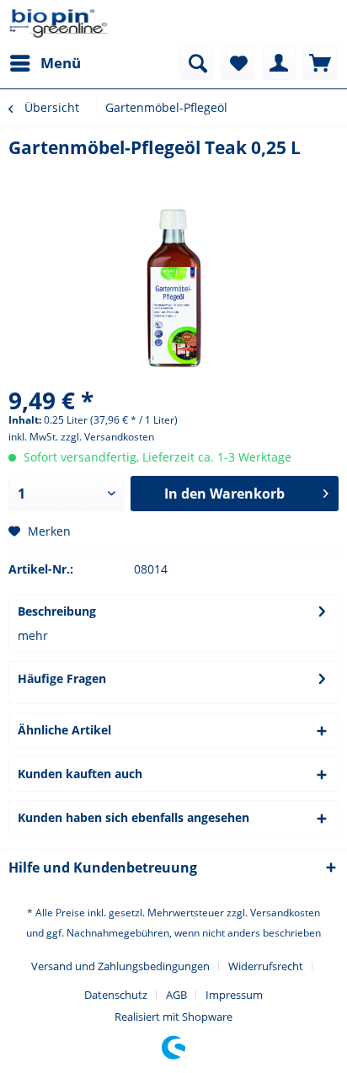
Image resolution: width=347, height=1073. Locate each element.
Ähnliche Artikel (64, 730)
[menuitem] (44, 63)
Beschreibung (57, 611)
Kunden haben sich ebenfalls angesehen (133, 817)
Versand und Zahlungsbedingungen (120, 966)
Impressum (234, 994)
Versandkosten (285, 912)
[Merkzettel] (237, 63)
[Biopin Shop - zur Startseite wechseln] (58, 23)
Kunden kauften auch (80, 774)
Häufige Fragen (62, 678)
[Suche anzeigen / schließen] (196, 63)
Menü (60, 62)
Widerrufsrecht (265, 966)
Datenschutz (115, 994)
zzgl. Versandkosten (107, 437)
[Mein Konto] (279, 63)
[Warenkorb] (320, 63)
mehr (33, 635)
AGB (176, 994)
